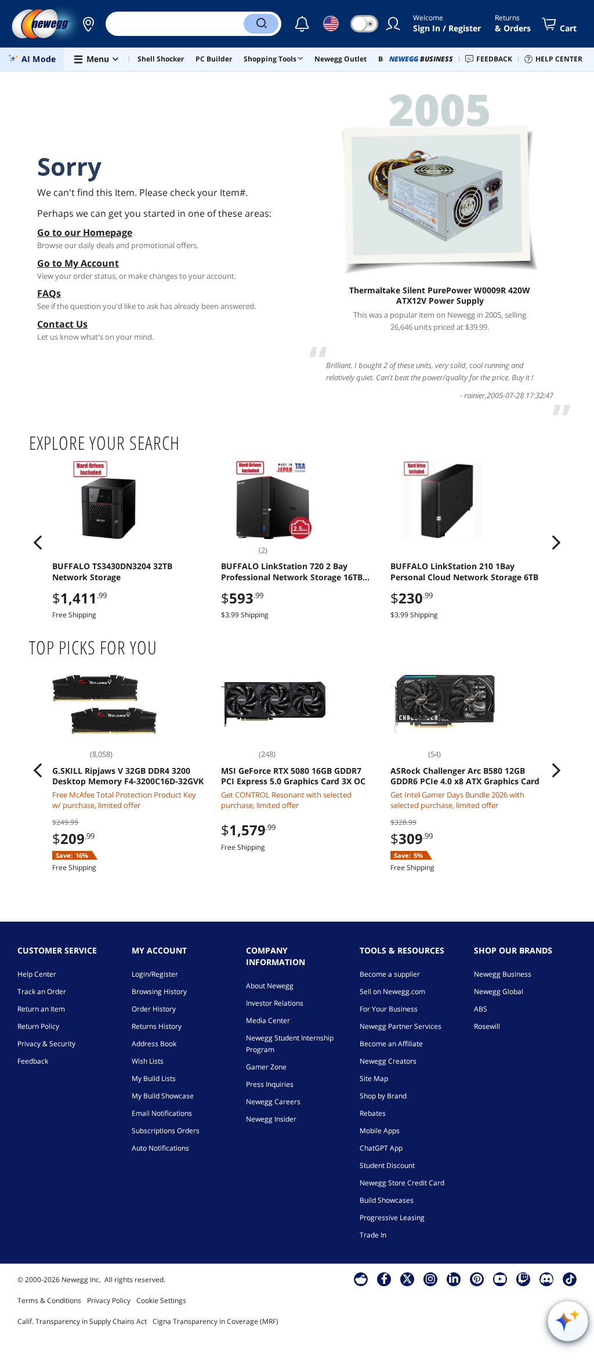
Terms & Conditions (49, 1300)
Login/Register (155, 974)
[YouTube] (500, 1278)
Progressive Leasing (392, 1217)
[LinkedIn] (453, 1278)
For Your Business (389, 1009)
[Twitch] (523, 1278)
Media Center (268, 1020)
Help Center (36, 974)
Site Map (374, 1078)
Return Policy (38, 1026)
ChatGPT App (381, 1148)
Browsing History (159, 991)
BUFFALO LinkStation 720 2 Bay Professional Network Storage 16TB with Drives (292, 571)
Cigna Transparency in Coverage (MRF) (215, 1321)
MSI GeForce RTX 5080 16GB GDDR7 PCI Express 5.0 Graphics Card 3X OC (293, 776)
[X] (407, 1278)
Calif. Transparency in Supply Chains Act (82, 1321)
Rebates (373, 1113)
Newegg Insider (271, 1119)
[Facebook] (384, 1278)
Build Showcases (387, 1200)
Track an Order (41, 991)
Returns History (157, 1026)
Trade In (373, 1235)
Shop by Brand (383, 1096)
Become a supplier (390, 974)
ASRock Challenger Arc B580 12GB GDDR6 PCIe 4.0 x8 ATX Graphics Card (464, 776)
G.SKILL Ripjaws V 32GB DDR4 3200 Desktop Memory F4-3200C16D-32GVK (128, 776)
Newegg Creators (388, 1061)
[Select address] (88, 24)
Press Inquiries (270, 1084)
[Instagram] (430, 1278)
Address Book (154, 1044)
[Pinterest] (477, 1278)
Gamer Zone (266, 1067)
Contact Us (62, 324)
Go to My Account (78, 263)
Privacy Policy (109, 1300)
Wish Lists (148, 1061)
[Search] (261, 24)
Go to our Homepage (84, 232)
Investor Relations (274, 1003)
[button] (88, 24)
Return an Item (41, 1009)
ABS (480, 1009)
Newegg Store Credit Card (402, 1183)
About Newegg (270, 986)
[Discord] (546, 1278)
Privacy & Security (46, 1044)
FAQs (49, 293)
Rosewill (487, 1026)
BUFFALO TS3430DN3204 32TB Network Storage (112, 571)
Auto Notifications (160, 1148)
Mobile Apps (380, 1131)
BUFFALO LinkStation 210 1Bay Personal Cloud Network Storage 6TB (464, 571)
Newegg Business (502, 974)
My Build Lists (154, 1078)
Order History (154, 1009)
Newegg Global (498, 991)
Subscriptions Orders (166, 1131)
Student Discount (387, 1165)
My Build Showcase (163, 1096)
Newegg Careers (273, 1102)
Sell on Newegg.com (392, 991)
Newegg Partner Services (400, 1026)
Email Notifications (162, 1113)
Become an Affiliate (391, 1044)
